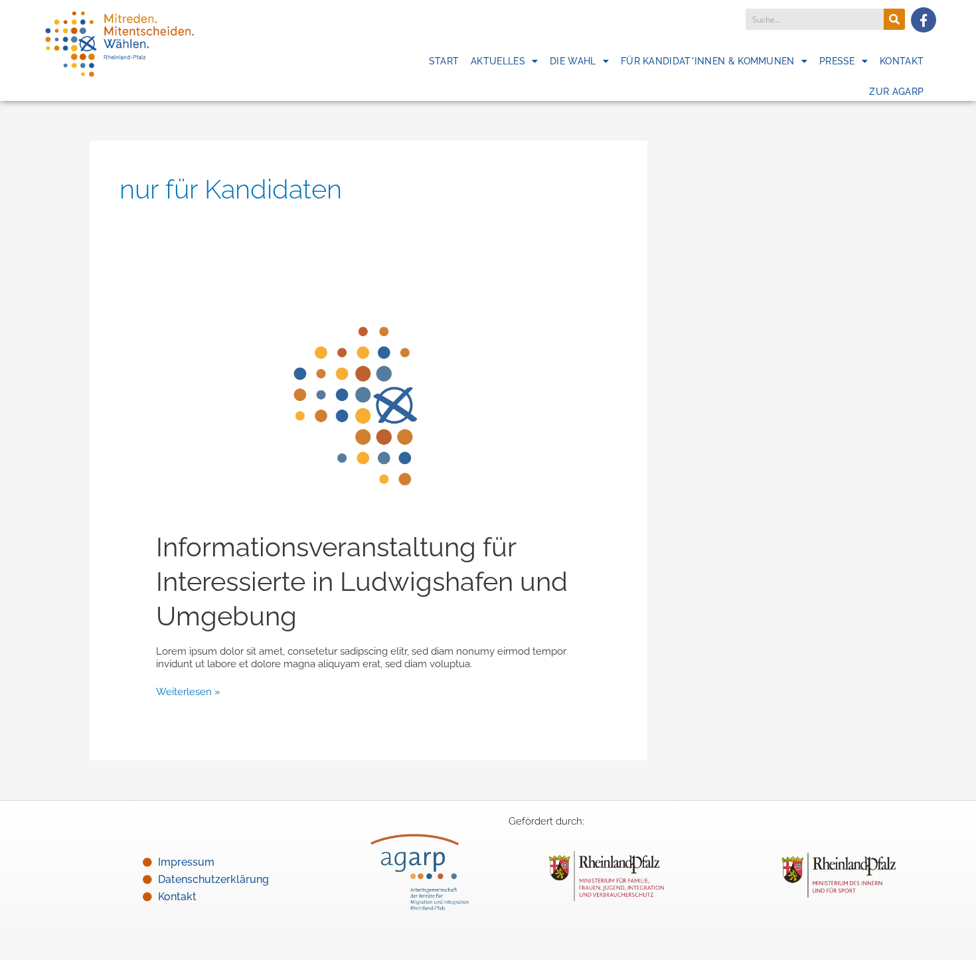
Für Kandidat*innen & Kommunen (708, 61)
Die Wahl (573, 61)
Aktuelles (498, 61)
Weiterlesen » (188, 692)
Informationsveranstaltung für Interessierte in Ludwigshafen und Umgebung (362, 581)
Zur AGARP (896, 91)
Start (444, 61)
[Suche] (894, 19)
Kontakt (902, 61)
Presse (837, 61)
